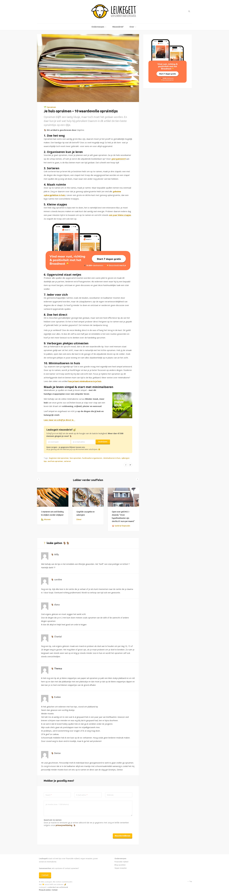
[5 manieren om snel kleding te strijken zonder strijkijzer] (52, 497)
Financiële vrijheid (121, 862)
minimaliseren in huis (111, 458)
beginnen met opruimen (59, 458)
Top (190, 881)
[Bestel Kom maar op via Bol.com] (167, 82)
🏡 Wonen (46, 519)
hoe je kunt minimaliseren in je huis (84, 381)
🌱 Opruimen (50, 107)
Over (131, 27)
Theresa (58, 668)
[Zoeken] (189, 11)
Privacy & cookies (45, 890)
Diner (79, 519)
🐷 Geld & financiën (121, 525)
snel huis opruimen (55, 461)
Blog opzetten (120, 865)
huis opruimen (75, 458)
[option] (52, 506)
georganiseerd (118, 158)
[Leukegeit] (114, 11)
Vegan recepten (120, 868)
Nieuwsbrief (117, 27)
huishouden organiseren (92, 458)
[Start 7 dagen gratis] (88, 246)
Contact (45, 875)
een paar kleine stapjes (120, 215)
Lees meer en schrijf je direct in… (59, 420)
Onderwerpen (97, 27)
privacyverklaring (64, 825)
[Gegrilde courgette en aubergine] (88, 497)
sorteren (67, 461)
